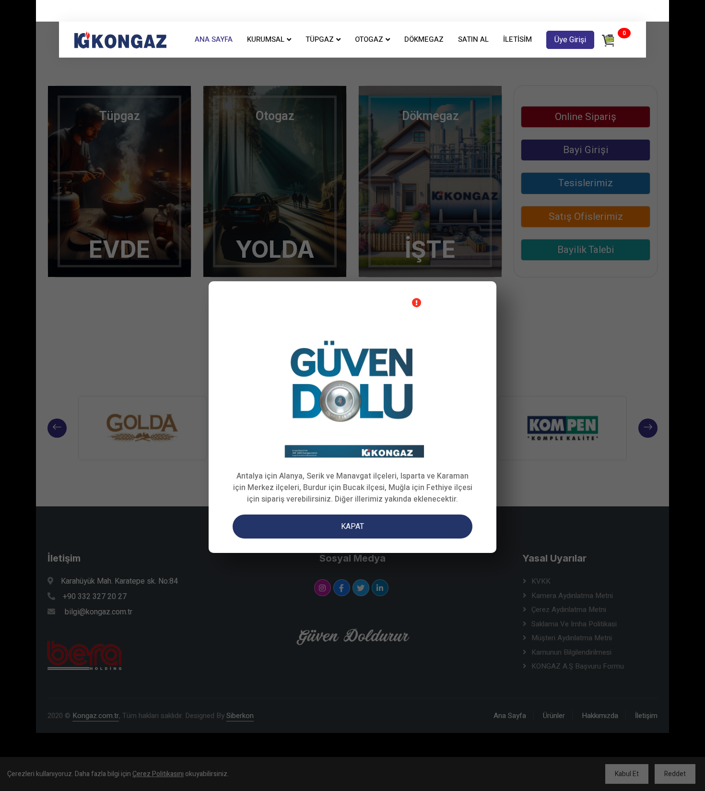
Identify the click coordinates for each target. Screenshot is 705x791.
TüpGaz (320, 39)
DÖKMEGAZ (424, 39)
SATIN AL (473, 39)
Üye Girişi (570, 40)
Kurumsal (265, 39)
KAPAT (352, 526)
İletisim (517, 39)
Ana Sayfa (214, 39)
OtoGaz (369, 39)
